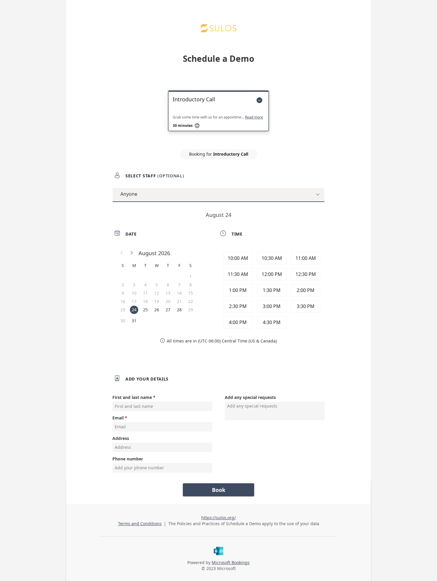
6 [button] (168, 285)
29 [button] (190, 309)
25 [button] (145, 309)
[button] (122, 253)
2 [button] (123, 285)
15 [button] (190, 293)
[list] (218, 116)
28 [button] (179, 309)
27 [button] (168, 309)
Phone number (127, 459)
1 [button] (190, 276)
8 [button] (190, 285)
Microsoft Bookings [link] (231, 562)
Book (218, 489)
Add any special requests (250, 397)
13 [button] (168, 293)
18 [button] (145, 301)
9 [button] (123, 293)
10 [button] (134, 293)
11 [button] (145, 293)
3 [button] (134, 285)
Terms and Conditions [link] (140, 523)
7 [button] (179, 285)
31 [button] (134, 320)
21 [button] (179, 301)
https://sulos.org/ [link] (218, 517)
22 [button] (190, 301)
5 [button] (156, 285)
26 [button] (156, 309)
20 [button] (168, 301)
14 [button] (179, 293)
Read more (254, 117)
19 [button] (156, 301)
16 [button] (122, 301)
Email (118, 418)
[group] (271, 290)
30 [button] (122, 320)
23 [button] (122, 309)
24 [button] (134, 309)
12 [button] (156, 293)
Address (120, 438)
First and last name (132, 397)
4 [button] (145, 285)
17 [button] (134, 301)
